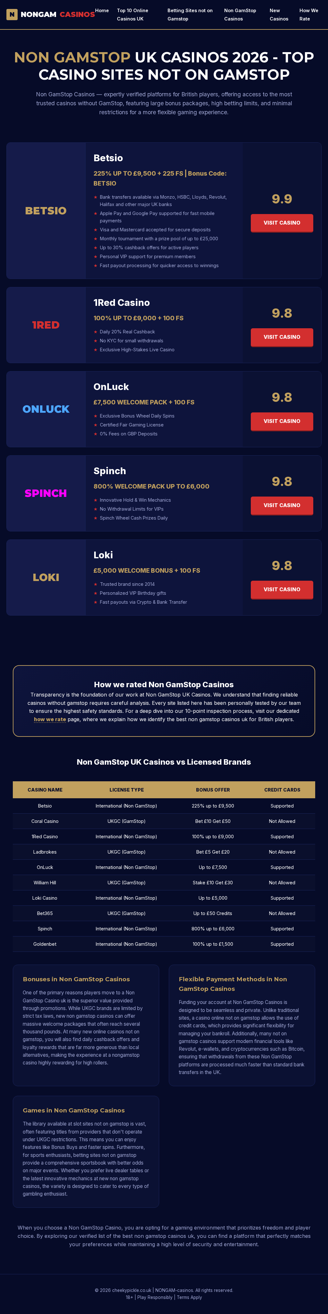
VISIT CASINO (282, 222)
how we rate (50, 719)
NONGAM (52, 14)
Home (102, 10)
